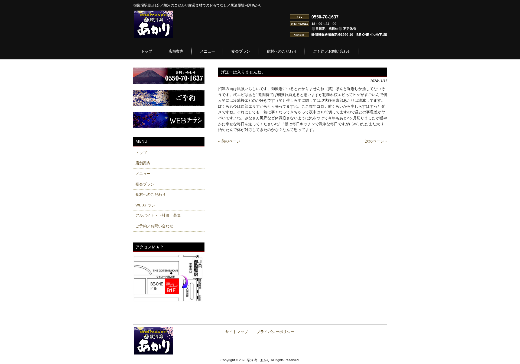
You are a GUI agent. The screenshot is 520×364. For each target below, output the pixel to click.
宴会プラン (144, 184)
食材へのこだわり (150, 194)
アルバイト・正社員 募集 (158, 215)
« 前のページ (229, 141)
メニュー (143, 173)
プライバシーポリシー (275, 332)
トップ (141, 153)
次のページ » (376, 141)
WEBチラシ (145, 205)
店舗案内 (143, 163)
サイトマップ (236, 332)
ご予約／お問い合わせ (154, 226)
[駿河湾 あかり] (153, 35)
